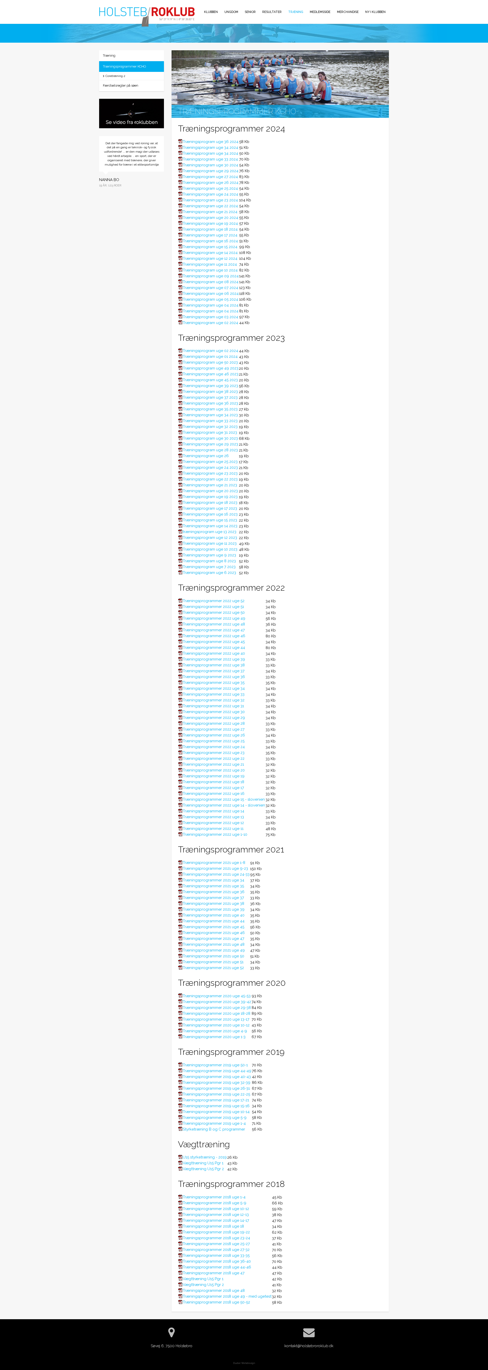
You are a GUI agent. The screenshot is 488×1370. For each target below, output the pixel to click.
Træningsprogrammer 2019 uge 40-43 (217, 1076)
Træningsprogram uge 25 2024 (210, 188)
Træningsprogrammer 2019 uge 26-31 (216, 1088)
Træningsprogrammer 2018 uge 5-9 (214, 1203)
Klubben (211, 12)
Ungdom (231, 12)
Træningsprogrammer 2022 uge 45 (214, 641)
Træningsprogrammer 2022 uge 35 (214, 682)
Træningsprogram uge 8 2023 (209, 561)
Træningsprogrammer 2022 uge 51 (213, 606)
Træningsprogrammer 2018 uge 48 (214, 1290)
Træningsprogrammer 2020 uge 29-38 (217, 1007)
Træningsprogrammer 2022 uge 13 (213, 817)
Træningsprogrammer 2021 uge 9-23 (215, 868)
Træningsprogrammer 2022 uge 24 (214, 747)
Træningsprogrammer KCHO (124, 66)
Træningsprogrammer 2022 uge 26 (214, 735)
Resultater (272, 12)
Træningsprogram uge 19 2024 (210, 223)
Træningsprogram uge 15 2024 (210, 247)
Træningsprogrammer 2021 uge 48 (214, 944)
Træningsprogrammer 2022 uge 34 (214, 688)
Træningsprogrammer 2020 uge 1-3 (214, 1037)
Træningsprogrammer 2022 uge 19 (214, 776)
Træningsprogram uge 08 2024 (210, 282)
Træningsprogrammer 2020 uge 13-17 (216, 1019)
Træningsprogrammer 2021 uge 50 (213, 956)
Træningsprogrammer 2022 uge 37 (214, 671)
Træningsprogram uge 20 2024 (210, 217)
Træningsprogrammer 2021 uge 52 (213, 967)
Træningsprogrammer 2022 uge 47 (214, 630)
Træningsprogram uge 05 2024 (210, 299)
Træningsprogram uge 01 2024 (210, 356)
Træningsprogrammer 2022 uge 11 (213, 828)
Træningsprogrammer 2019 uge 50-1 (215, 1065)
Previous (95, 172)
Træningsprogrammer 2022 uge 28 (214, 723)
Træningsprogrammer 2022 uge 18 (213, 782)
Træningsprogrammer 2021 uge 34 (213, 880)
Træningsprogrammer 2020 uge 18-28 (216, 1013)
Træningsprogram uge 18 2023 (210, 502)
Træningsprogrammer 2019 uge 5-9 (215, 1117)
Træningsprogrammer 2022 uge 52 (214, 601)
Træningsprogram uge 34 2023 (210, 415)
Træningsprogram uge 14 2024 (210, 252)
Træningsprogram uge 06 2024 (211, 293)
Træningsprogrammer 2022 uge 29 (214, 717)
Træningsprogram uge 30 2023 (210, 438)
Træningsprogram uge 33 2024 (210, 159)
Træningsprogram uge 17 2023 (210, 508)
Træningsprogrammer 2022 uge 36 (214, 676)
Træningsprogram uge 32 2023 (210, 426)
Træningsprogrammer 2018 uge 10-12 (216, 1208)
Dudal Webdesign (244, 1363)
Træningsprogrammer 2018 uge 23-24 (216, 1238)
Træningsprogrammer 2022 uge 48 (214, 624)
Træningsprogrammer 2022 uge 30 (214, 712)
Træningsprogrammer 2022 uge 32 (214, 700)
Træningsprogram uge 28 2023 (210, 450)
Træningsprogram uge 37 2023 (210, 397)
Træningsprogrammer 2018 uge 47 (214, 1273)
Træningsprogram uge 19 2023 (210, 496)
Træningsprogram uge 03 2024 (210, 317)
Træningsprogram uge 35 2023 (210, 409)
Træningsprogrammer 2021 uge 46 (214, 932)
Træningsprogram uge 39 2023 (210, 385)
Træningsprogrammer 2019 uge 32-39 (216, 1082)
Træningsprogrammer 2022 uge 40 (214, 653)
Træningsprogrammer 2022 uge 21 (213, 764)
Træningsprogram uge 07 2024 (210, 287)
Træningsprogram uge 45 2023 (210, 380)
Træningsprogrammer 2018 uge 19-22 (216, 1232)
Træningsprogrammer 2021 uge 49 (214, 950)
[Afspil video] (131, 114)
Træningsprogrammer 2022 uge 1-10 (215, 834)
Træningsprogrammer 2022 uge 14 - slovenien (224, 805)
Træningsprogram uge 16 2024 (210, 241)
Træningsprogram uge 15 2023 (210, 520)
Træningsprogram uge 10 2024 (210, 270)
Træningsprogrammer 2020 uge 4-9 (215, 1031)
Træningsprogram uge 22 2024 (210, 206)
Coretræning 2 (115, 76)
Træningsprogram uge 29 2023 (210, 444)
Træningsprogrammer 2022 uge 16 (214, 793)
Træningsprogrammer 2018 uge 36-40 (217, 1261)
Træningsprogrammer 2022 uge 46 (214, 636)
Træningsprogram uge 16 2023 (210, 514)
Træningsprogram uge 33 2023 (210, 420)
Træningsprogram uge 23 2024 (210, 200)
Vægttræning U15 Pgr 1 (203, 1163)
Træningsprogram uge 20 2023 (210, 491)
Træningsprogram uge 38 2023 (210, 391)
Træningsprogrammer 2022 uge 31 (213, 706)
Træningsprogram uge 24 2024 (210, 194)
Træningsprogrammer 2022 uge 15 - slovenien (224, 799)
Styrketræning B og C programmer (214, 1129)
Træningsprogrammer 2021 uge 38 (213, 903)
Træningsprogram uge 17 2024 (210, 235)
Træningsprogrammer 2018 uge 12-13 (216, 1214)
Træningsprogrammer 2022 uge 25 (214, 741)
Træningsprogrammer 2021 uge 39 (214, 909)
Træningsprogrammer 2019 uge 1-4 (214, 1123)
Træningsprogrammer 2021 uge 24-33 (216, 874)
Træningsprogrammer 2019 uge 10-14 (216, 1111)
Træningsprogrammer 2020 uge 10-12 (216, 1025)
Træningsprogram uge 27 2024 (210, 176)
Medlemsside (320, 12)
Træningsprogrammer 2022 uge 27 (214, 729)
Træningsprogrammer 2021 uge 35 (213, 886)
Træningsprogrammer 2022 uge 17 (213, 787)
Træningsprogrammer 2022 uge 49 (214, 618)
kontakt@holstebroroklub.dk (308, 1346)
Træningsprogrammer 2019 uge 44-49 (217, 1071)
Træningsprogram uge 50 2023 (210, 362)
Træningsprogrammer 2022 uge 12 (213, 822)
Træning (295, 12)
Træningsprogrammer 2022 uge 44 (214, 647)
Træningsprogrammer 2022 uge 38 (214, 665)
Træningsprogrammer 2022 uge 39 (214, 659)
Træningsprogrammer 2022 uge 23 (214, 752)
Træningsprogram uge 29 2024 (210, 171)
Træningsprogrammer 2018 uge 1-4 (214, 1197)
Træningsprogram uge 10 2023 (210, 549)
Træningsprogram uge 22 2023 (210, 479)
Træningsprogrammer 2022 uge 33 (214, 694)
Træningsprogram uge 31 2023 (210, 432)
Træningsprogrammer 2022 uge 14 (213, 811)
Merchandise (348, 12)
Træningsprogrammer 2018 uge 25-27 (216, 1244)
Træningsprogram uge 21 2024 (210, 211)
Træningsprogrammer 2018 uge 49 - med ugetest (227, 1296)
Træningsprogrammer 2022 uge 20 (214, 770)
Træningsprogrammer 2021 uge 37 (213, 897)
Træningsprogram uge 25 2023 (210, 461)
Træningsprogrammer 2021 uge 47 (213, 938)
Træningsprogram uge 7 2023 (209, 567)
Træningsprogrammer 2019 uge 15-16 (216, 1106)
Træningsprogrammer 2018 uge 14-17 (216, 1220)
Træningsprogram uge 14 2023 (210, 526)
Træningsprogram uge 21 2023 (210, 485)
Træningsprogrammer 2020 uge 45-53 (217, 996)
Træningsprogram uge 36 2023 (210, 403)
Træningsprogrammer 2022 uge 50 (214, 612)
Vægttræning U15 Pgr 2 (203, 1169)
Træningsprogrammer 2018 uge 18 (213, 1226)
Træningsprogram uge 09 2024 (211, 276)
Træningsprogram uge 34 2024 (210, 147)
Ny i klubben (375, 12)
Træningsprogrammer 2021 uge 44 (214, 921)
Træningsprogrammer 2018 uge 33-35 (216, 1255)
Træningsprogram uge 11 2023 (210, 543)
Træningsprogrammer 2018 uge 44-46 (217, 1267)
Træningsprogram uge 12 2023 (210, 537)
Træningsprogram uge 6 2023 (209, 572)
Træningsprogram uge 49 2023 (210, 368)
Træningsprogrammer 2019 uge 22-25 (216, 1094)
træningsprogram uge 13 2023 (209, 531)
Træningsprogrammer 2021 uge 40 (214, 915)
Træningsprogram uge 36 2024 (210, 141)
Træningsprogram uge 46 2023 (210, 374)
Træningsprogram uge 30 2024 (210, 165)
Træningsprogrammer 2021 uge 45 (213, 927)
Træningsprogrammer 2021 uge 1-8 (214, 862)
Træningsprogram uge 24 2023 (210, 467)
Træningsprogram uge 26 (206, 456)
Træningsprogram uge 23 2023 (210, 473)
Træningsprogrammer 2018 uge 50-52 (216, 1302)
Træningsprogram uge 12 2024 (210, 258)
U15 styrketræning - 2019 (205, 1157)
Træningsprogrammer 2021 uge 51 (213, 962)
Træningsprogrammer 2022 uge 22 (214, 758)
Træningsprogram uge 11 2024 (210, 264)
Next (167, 172)
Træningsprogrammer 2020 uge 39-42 (217, 1002)
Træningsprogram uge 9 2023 (209, 555)
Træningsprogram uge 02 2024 (210, 322)
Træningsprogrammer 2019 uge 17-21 (216, 1100)
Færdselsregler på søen (120, 85)
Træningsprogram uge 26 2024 (210, 182)
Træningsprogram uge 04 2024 (210, 305)
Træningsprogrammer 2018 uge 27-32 (216, 1249)
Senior (250, 12)
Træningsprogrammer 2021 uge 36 (214, 892)
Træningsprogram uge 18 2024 (210, 229)
